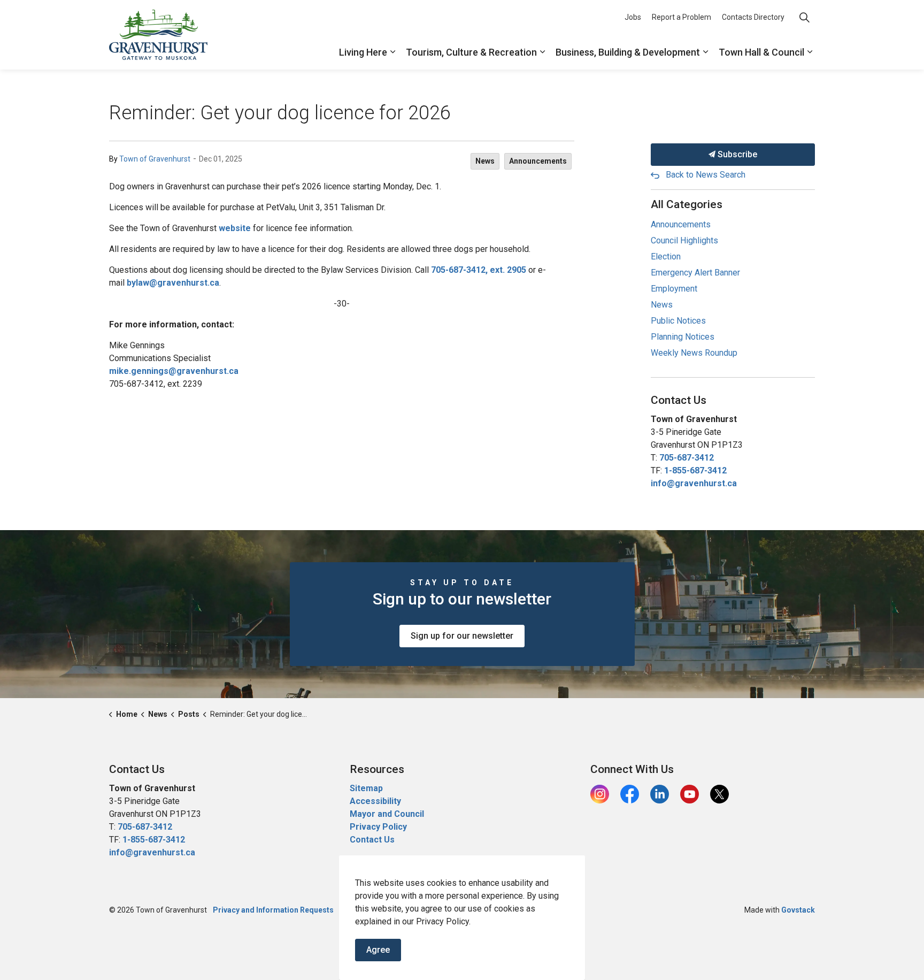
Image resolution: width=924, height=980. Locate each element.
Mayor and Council (388, 814)
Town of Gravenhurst (154, 159)
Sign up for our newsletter (462, 636)
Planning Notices (682, 337)
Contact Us (372, 839)
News (485, 161)
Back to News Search (705, 175)
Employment (674, 289)
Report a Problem (681, 17)
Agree (378, 950)
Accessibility (375, 801)
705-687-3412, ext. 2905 (478, 270)
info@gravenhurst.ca (694, 483)
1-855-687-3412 (695, 470)
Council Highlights (684, 240)
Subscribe (736, 154)
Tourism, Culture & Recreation (471, 52)
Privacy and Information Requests (273, 910)
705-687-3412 (686, 458)
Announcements (538, 161)
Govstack (798, 910)
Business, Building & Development (628, 52)
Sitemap (366, 788)
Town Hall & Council (761, 52)
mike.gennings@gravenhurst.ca (173, 371)
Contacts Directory (753, 17)
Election (666, 256)
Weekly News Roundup (694, 353)
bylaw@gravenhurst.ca (173, 283)
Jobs (633, 17)
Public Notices (678, 321)
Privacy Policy (378, 827)
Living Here (363, 52)
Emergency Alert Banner (695, 272)
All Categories (686, 204)
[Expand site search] (804, 17)
